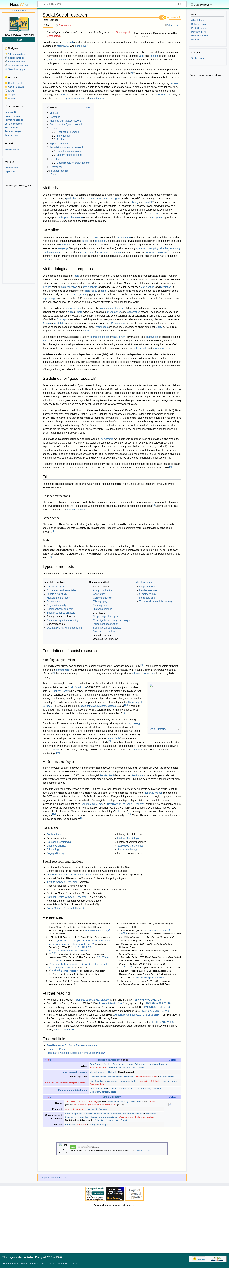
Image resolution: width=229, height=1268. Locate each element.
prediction (165, 287)
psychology (49, 298)
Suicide (152, 1101)
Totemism (81, 1124)
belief (103, 290)
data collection (69, 287)
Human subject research (74, 1072)
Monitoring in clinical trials (72, 1090)
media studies (162, 94)
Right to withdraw (98, 1067)
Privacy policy (10, 1263)
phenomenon (114, 312)
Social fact (151, 1113)
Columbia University (92, 804)
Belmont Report (169, 1081)
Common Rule (97, 1084)
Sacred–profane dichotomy (103, 1117)
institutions (136, 749)
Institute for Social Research (62, 882)
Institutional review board (121, 1088)
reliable (154, 56)
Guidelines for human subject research (66, 1082)
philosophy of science (143, 673)
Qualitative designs (57, 59)
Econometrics (54, 601)
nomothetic (107, 439)
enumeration (124, 237)
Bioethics (128, 1076)
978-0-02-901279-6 (151, 999)
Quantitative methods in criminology (136, 1117)
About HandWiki (29, 1263)
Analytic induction (103, 590)
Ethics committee (98, 1088)
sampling (63, 248)
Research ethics (98, 1076)
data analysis (90, 287)
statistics (63, 94)
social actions (155, 213)
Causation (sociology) (59, 842)
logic (76, 275)
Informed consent (136, 1067)
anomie (55, 749)
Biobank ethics (167, 1076)
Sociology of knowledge (76, 1117)
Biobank (112, 1072)
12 (58, 752)
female (143, 348)
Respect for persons (123, 1064)
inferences (66, 244)
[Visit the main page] (18, 23)
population (100, 241)
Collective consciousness (96, 1113)
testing (88, 330)
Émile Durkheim (157, 729)
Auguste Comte (60, 691)
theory (135, 202)
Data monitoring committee (148, 1088)
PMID (74, 950)
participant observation (70, 217)
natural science (116, 308)
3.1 (55, 953)
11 (123, 712)
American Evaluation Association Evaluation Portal (75, 1053)
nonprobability (87, 252)
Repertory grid (147, 597)
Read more (143, 1150)
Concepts (62, 319)
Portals (19, 39)
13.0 (123, 967)
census (174, 83)
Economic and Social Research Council (69, 874)
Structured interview (104, 631)
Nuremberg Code (127, 1081)
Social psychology (127, 849)
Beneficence (96, 1064)
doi (74, 947)
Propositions (118, 323)
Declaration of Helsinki (149, 1081)
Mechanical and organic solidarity (127, 1113)
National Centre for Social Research (66, 897)
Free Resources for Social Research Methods (72, 1045)
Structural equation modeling (63, 620)
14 (54, 814)
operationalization (100, 337)
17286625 (82, 950)
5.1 (55, 970)
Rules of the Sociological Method (97, 706)
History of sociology (128, 838)
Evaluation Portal (56, 1049)
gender (79, 348)
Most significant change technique (112, 620)
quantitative (63, 46)
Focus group (100, 605)
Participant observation (105, 624)
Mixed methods (143, 582)
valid (141, 56)
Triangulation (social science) (155, 601)
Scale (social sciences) (130, 845)
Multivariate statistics (58, 597)
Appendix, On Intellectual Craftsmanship (136, 1014)
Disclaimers (47, 1263)
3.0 (51, 953)
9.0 (122, 933)
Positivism (70, 1124)
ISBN (98, 957)
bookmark (175, 17)
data (146, 202)
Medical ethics (115, 1076)
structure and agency (110, 198)
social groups (79, 294)
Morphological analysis (106, 616)
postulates (60, 323)
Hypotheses (101, 327)
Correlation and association (62, 590)
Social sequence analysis (61, 612)
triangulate (157, 217)
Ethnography (100, 601)
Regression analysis (58, 605)
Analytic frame (54, 834)
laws (102, 308)
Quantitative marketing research (64, 627)
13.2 (132, 967)
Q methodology (147, 594)
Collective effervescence (107, 1120)
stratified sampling (170, 248)
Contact (74, 1263)
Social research (59, 1177)
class (71, 312)
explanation (147, 287)
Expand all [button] (10, 171)
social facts (114, 738)
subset (85, 241)
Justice (107, 1064)
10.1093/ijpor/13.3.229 (151, 977)
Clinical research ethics (146, 1076)
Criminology (53, 849)
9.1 (125, 933)
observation (133, 312)
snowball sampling (155, 252)
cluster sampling (52, 252)
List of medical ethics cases (103, 1081)
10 (126, 705)
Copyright (62, 1263)
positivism (71, 198)
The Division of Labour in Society (81, 1101)
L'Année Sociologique (97, 1109)
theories (47, 287)
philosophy (91, 290)
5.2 (58, 970)
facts (79, 312)
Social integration (73, 1113)
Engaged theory (55, 853)
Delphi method (147, 586)
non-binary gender (163, 348)
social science (73, 308)
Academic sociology (75, 1109)
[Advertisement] (19, 235)
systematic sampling (147, 248)
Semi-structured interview (107, 627)
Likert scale (137, 775)
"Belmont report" (68, 971)
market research (98, 98)
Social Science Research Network (65, 908)
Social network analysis (60, 609)
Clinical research (98, 1072)
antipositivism (90, 198)
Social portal (19, 10)
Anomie (124, 1120)
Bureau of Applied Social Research (125, 804)
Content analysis (102, 597)
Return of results (117, 1067)
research (69, 42)
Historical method (102, 609)
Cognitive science (56, 845)
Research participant (108, 1059)
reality (158, 327)
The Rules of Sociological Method (123, 1101)
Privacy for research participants (151, 1064)
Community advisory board (103, 1091)
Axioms (47, 323)
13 (117, 810)
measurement (118, 337)
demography (63, 669)
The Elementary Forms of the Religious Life (95, 1104)
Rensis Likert (106, 775)
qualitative (80, 46)
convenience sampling (108, 252)
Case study (99, 594)
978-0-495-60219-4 (162, 1003)
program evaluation (73, 98)
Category (44, 1177)
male (135, 348)
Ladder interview (148, 590)
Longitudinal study (57, 594)
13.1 (127, 967)
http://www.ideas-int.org (96, 930)
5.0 (51, 970)
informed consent (76, 509)
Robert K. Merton (153, 792)
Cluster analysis (55, 586)
